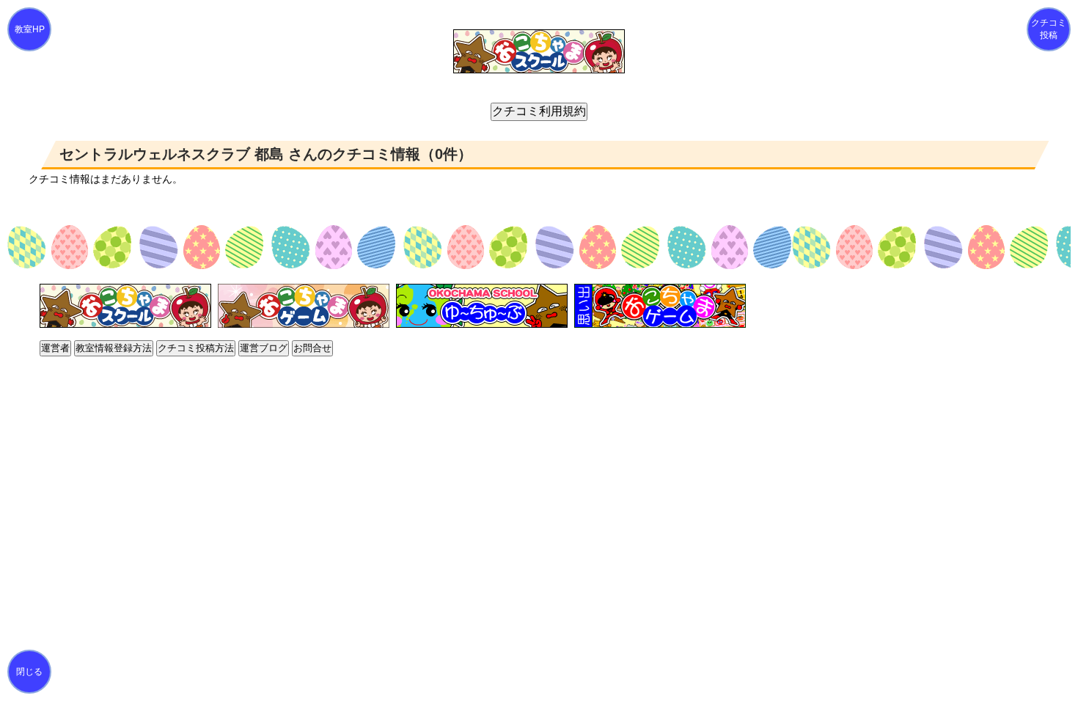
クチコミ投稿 (1048, 29)
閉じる (29, 672)
